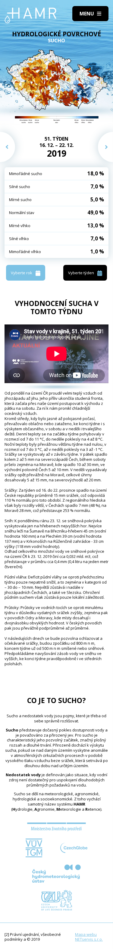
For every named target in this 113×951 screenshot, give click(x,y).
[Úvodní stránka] (31, 15)
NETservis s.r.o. (89, 939)
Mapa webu (86, 934)
